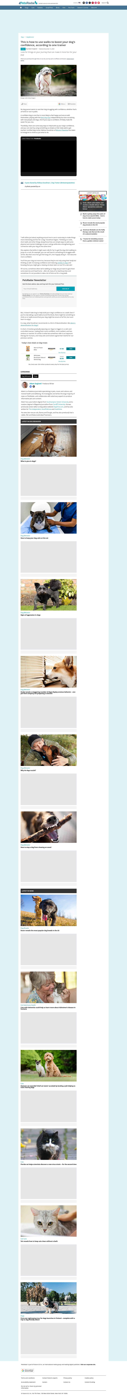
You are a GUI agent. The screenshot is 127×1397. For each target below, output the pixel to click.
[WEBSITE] (34, 386)
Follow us (63, 104)
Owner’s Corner (82, 8)
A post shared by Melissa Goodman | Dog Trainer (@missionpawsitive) (50, 183)
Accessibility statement (28, 1382)
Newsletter (73, 104)
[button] (105, 3)
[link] (28, 348)
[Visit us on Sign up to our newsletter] (84, 3)
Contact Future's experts (49, 1378)
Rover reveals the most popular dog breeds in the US (94, 224)
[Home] (20, 8)
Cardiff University (59, 404)
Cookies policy (89, 1378)
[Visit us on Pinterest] (93, 3)
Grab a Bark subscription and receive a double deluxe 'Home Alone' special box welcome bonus (93, 206)
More (93, 8)
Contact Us (67, 1382)
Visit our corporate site (88, 1364)
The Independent (35, 409)
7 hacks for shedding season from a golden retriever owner (93, 240)
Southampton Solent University (58, 402)
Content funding (90, 1382)
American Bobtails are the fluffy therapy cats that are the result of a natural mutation (94, 232)
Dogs (26, 8)
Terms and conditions (28, 1378)
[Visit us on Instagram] (96, 3)
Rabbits (40, 8)
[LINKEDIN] (31, 386)
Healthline (58, 409)
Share (25, 104)
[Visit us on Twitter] (90, 3)
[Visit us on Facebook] (87, 3)
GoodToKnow (46, 409)
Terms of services (45, 294)
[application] (49, 156)
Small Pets (49, 8)
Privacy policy (68, 1378)
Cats (32, 8)
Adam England (32, 49)
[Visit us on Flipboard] (99, 3)
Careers (44, 1382)
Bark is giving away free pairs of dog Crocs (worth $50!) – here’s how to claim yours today (94, 216)
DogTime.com (58, 407)
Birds (58, 8)
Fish (64, 8)
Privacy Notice (26, 295)
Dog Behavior (30, 37)
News (23, 49)
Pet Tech (71, 8)
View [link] (70, 349)
